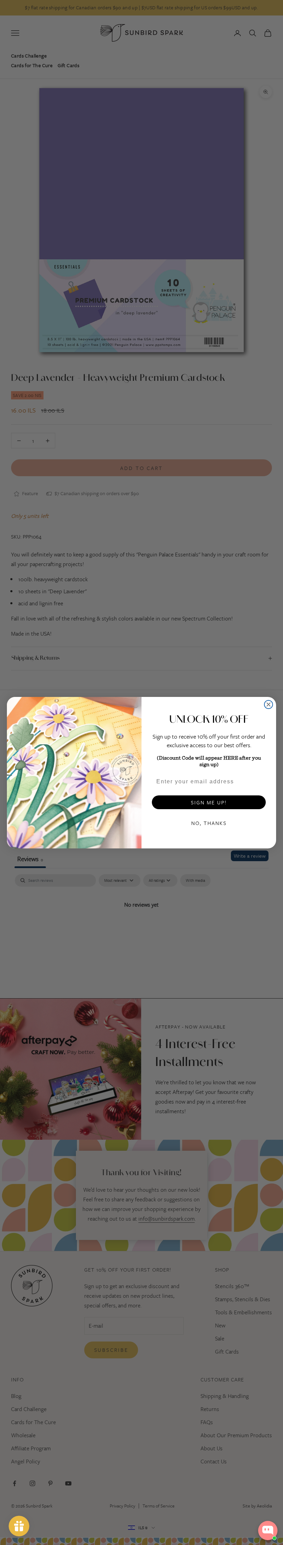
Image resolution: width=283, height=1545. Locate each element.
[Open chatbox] (267, 1530)
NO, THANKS (209, 823)
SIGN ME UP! (209, 802)
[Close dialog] (268, 704)
